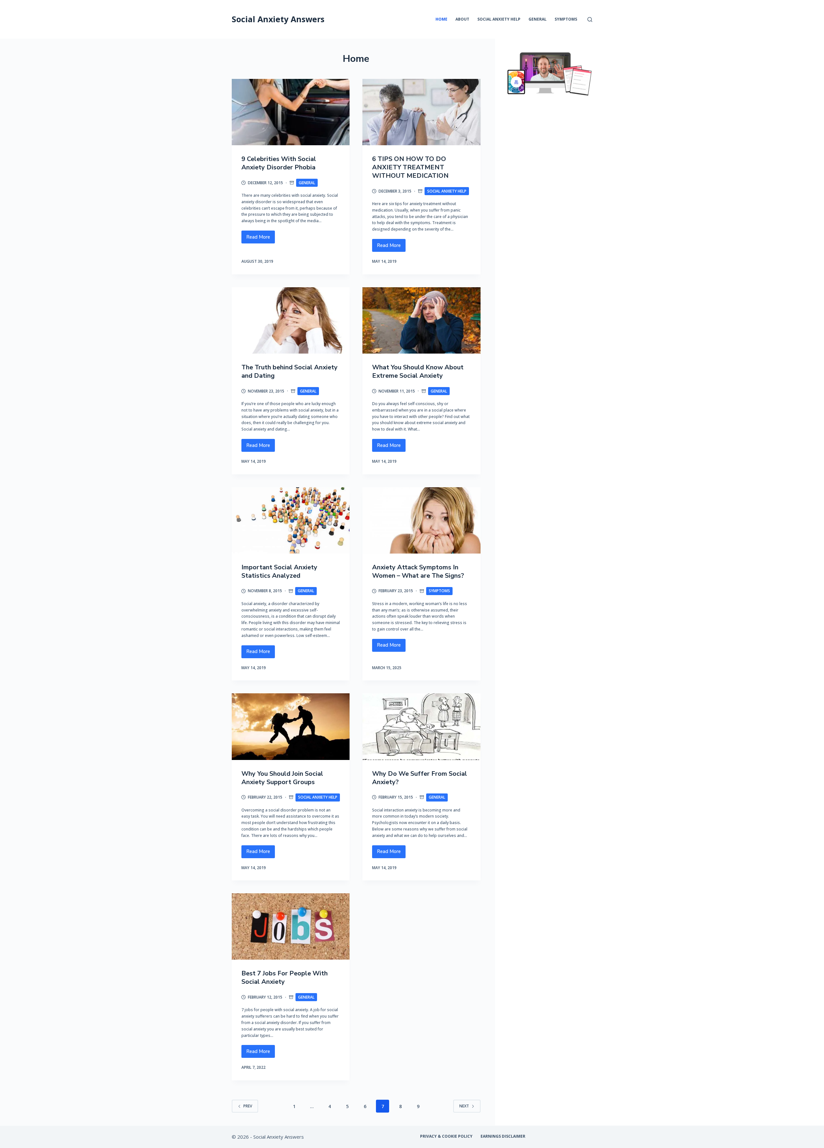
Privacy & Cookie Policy (446, 1136)
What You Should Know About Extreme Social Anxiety (418, 371)
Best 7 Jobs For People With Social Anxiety (284, 977)
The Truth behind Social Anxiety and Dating (289, 371)
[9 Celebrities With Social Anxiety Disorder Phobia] (291, 112)
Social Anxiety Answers (278, 19)
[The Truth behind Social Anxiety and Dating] (291, 320)
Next (464, 1106)
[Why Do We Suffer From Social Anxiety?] (421, 726)
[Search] (589, 19)
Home (441, 19)
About (462, 19)
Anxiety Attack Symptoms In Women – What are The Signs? (418, 571)
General (538, 19)
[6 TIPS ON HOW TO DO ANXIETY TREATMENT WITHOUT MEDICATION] (421, 112)
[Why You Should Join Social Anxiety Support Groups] (291, 726)
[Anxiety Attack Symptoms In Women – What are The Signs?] (421, 520)
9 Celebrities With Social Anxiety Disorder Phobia (278, 163)
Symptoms (566, 19)
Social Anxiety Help (498, 19)
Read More (260, 238)
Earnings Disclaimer (503, 1136)
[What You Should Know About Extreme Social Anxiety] (421, 320)
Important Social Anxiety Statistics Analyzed (279, 571)
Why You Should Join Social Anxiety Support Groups (282, 777)
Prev (247, 1106)
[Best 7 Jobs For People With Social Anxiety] (291, 926)
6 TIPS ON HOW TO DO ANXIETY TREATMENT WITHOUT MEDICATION (410, 167)
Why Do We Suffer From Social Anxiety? (419, 777)
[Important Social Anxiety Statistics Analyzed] (291, 520)
